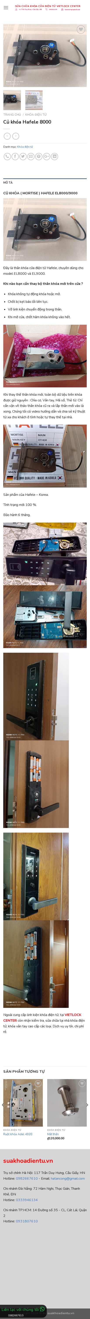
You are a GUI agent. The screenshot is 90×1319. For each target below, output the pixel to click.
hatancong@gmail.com (68, 1178)
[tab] (45, 182)
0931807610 (27, 1221)
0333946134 (27, 1200)
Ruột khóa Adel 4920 (17, 1134)
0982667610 (27, 1178)
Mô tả (8, 183)
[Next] (79, 55)
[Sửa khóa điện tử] (48, 7)
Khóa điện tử (36, 115)
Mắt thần (53, 1134)
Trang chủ (12, 115)
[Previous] (10, 55)
